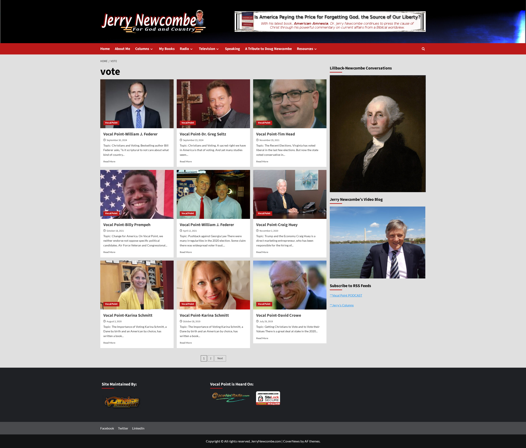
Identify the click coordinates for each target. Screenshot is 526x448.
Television (207, 48)
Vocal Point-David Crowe (278, 315)
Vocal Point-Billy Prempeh (126, 225)
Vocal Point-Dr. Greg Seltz (203, 134)
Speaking (232, 48)
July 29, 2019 (266, 321)
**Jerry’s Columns (342, 305)
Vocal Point (111, 123)
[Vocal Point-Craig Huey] (289, 194)
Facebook (107, 428)
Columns (142, 48)
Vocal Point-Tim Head (275, 134)
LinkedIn (138, 428)
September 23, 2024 (193, 140)
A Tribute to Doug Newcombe (268, 48)
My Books (167, 48)
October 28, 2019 (191, 321)
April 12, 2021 (190, 231)
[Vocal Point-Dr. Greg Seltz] (213, 103)
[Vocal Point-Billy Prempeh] (137, 194)
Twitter (123, 428)
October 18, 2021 (115, 231)
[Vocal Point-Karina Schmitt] (137, 285)
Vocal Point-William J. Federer (130, 134)
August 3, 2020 (114, 321)
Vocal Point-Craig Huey (277, 225)
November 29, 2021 (269, 140)
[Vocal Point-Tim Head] (289, 103)
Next (220, 358)
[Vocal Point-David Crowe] (289, 285)
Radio (184, 48)
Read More (109, 161)
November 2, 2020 (269, 231)
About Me (122, 48)
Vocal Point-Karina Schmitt (127, 315)
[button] (423, 48)
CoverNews (291, 441)
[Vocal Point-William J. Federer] (137, 103)
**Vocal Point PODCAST (346, 295)
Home (105, 48)
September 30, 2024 (117, 140)
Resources (305, 48)
